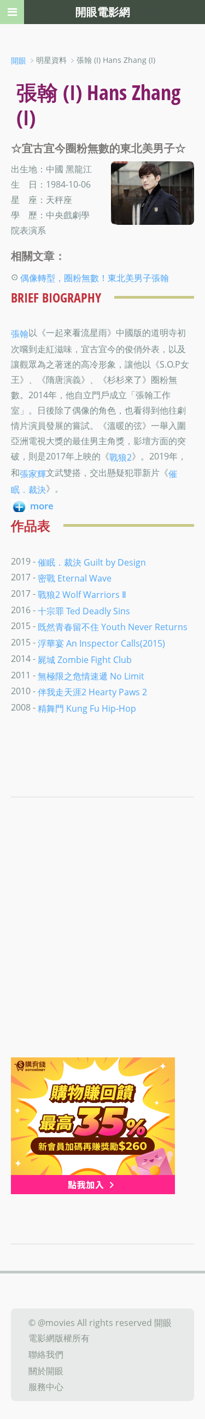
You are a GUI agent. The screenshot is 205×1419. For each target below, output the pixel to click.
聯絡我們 (45, 1354)
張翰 (19, 334)
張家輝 (33, 473)
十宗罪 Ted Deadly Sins (84, 610)
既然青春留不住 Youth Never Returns (113, 627)
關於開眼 (45, 1370)
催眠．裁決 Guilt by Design (92, 562)
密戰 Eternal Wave (75, 578)
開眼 (18, 60)
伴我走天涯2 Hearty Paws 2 (92, 692)
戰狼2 (120, 457)
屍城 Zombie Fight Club (85, 660)
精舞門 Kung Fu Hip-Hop (87, 708)
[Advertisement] (102, 949)
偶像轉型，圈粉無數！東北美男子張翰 (94, 278)
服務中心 (45, 1387)
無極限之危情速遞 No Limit (91, 676)
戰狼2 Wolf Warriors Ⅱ (82, 595)
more (42, 505)
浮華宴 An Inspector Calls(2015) (101, 643)
